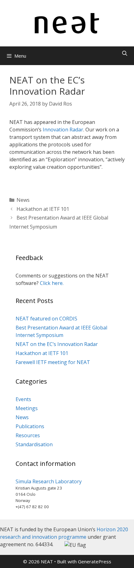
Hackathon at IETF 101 (43, 209)
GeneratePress (94, 561)
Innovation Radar (63, 129)
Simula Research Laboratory (49, 481)
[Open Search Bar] (124, 53)
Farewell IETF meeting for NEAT (53, 362)
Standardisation (34, 444)
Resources (28, 435)
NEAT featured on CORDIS (46, 318)
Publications (30, 426)
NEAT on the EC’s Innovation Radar (57, 344)
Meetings (27, 408)
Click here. (52, 283)
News (23, 199)
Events (23, 399)
